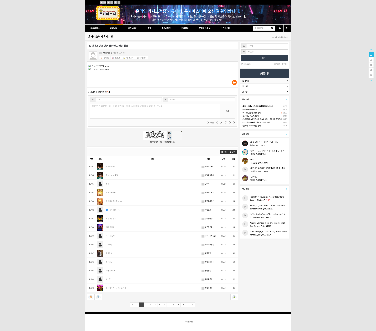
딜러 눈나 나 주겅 (112, 175)
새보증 (108, 279)
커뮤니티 (114, 27)
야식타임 (109, 244)
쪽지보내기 (129, 58)
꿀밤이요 (109, 262)
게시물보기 (142, 58)
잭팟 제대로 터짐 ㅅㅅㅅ (114, 201)
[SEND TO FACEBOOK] (111, 2)
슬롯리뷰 (244, 91)
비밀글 (212, 122)
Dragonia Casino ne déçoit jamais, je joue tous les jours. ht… (268, 222)
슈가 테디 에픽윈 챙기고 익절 (116, 288)
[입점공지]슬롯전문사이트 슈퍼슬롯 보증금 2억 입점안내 (262, 119)
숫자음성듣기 (169, 133)
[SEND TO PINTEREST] (115, 2)
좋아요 (106, 58)
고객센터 (185, 27)
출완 (107, 184)
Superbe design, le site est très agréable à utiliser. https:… (268, 231)
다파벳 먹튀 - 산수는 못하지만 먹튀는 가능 (264, 142)
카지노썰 (244, 86)
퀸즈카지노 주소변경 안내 (252, 125)
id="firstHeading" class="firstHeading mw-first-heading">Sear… (268, 214)
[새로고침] (226, 122)
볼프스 (252, 159)
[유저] (371, 59)
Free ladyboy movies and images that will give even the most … (268, 196)
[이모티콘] (217, 122)
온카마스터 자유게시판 (100, 37)
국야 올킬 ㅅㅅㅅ (115, 210)
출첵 (149, 27)
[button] (224, 152)
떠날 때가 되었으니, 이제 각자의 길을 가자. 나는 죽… (268, 150)
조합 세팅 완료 (111, 218)
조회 (233, 159)
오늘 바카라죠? (111, 270)
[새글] (371, 64)
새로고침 (169, 138)
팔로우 (117, 58)
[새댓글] (221, 122)
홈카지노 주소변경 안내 (251, 116)
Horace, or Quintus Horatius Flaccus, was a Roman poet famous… (268, 205)
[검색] (371, 75)
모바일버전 (189, 321)
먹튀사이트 (166, 27)
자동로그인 (247, 64)
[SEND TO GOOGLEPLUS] (119, 2)
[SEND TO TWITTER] (108, 2)
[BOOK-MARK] (101, 2)
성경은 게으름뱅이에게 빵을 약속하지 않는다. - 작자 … (268, 168)
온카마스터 (225, 27)
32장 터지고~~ (111, 227)
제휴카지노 (95, 27)
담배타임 (109, 253)
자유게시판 (245, 81)
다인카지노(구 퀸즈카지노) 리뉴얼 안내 (256, 122)
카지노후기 (132, 27)
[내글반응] (371, 69)
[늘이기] (230, 122)
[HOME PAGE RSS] (104, 2)
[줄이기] (234, 122)
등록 (227, 111)
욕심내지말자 (110, 236)
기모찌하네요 (110, 166)
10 (183, 304)
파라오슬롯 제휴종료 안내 (252, 112)
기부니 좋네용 (111, 192)
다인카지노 (253, 176)
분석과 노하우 (204, 27)
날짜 (223, 159)
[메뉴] (371, 54)
